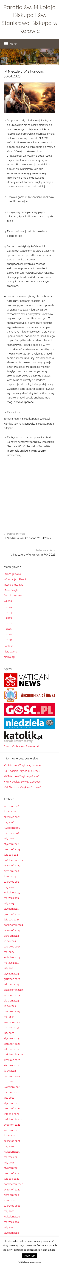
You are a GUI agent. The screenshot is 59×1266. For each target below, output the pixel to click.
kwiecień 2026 (12, 827)
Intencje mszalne (13, 584)
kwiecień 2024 (12, 957)
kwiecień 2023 (12, 1022)
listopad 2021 (11, 1113)
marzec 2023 (11, 1027)
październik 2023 (13, 989)
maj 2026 (9, 822)
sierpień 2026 (11, 806)
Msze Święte (11, 590)
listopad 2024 (11, 919)
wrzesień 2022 (12, 1060)
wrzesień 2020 (12, 1189)
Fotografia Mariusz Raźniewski (21, 746)
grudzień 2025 (12, 849)
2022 (9, 623)
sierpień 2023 (11, 1000)
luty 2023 (9, 1032)
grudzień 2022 (12, 1043)
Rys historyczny (13, 595)
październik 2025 (13, 860)
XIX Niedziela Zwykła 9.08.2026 (21, 776)
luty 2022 (9, 1097)
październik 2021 (13, 1119)
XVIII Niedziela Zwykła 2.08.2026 (22, 781)
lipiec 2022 (10, 1070)
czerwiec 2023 (12, 1011)
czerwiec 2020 (12, 1205)
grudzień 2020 (12, 1173)
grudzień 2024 (12, 914)
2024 (9, 612)
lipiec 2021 (10, 1135)
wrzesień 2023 (12, 995)
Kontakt (8, 646)
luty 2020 (9, 1227)
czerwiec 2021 (12, 1140)
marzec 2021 (11, 1157)
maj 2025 (9, 887)
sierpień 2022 (11, 1065)
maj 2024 (9, 951)
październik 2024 (13, 924)
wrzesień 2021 (12, 1124)
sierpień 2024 (11, 935)
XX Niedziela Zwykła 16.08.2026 (22, 770)
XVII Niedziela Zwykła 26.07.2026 (23, 787)
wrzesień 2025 (12, 865)
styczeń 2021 (11, 1167)
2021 (8, 628)
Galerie (8, 600)
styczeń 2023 (11, 1038)
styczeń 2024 (11, 973)
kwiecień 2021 (12, 1151)
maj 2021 (9, 1146)
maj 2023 (9, 1016)
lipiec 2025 (10, 876)
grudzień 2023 (12, 978)
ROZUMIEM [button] (29, 1256)
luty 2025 (9, 903)
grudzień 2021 (12, 1108)
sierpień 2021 (11, 1130)
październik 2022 (13, 1054)
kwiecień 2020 (12, 1216)
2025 (9, 607)
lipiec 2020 (10, 1200)
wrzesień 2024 (12, 930)
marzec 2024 (11, 962)
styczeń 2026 (11, 844)
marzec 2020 (11, 1221)
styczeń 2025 (11, 908)
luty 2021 (9, 1162)
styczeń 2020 (11, 1232)
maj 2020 (9, 1211)
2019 (9, 639)
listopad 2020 (11, 1178)
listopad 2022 (11, 1049)
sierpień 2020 (11, 1194)
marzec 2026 (11, 833)
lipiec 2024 (10, 941)
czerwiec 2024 (12, 946)
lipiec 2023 (10, 1005)
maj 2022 (9, 1081)
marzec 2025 (11, 897)
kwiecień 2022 (12, 1087)
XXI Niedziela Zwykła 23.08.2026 (22, 765)
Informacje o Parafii (15, 579)
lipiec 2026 (10, 811)
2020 (9, 634)
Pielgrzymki (10, 651)
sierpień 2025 (11, 871)
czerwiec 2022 (12, 1076)
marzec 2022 (11, 1092)
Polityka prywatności (29, 1262)
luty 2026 (9, 838)
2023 (9, 617)
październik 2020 (13, 1184)
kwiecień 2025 (12, 892)
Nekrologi (9, 656)
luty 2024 (9, 968)
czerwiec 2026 (12, 817)
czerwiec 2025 (12, 881)
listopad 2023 (11, 984)
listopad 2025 (11, 854)
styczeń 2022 (11, 1103)
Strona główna (12, 574)
